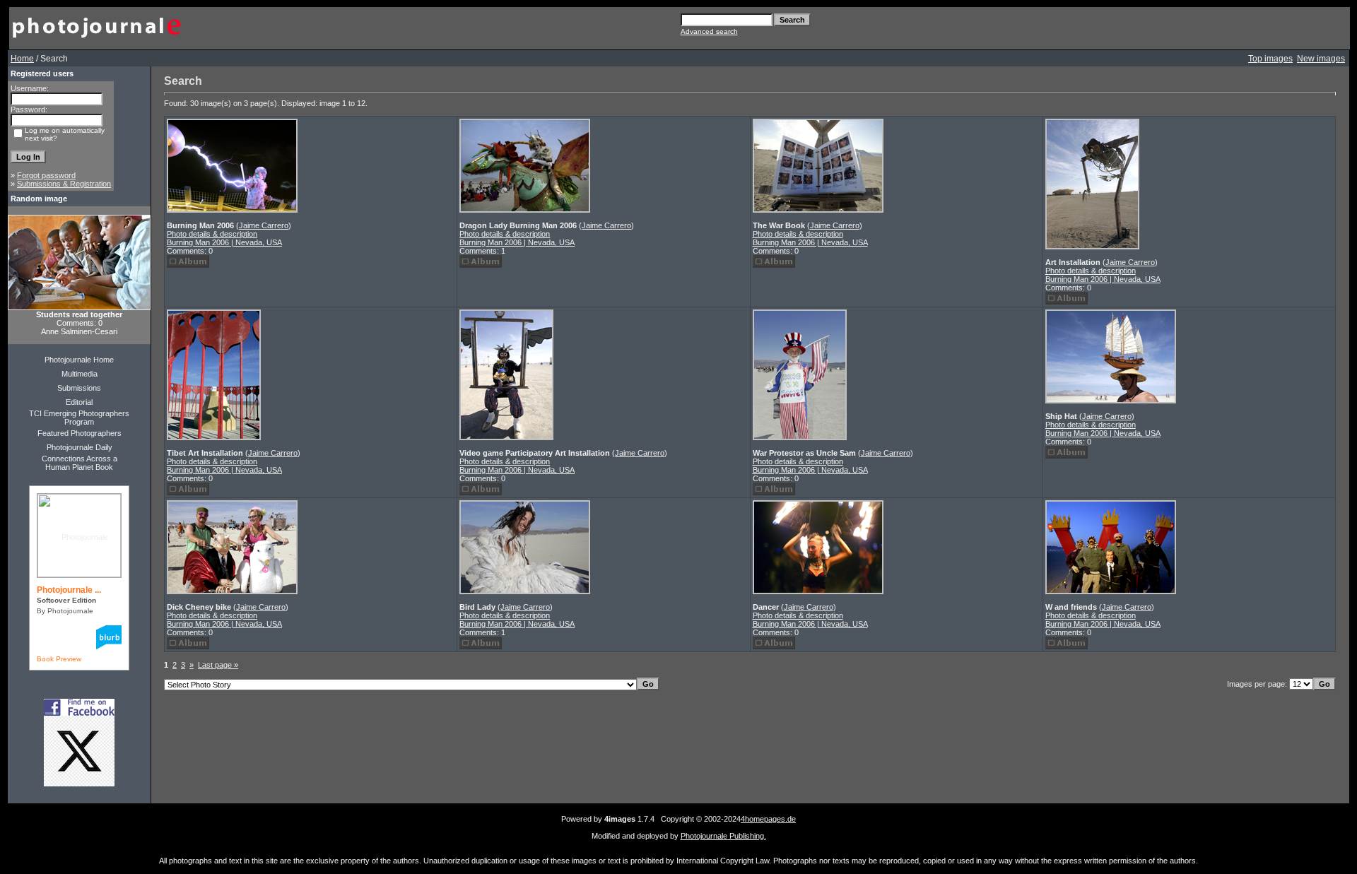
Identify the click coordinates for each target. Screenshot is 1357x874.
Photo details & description (212, 234)
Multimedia (79, 374)
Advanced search (709, 31)
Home (22, 59)
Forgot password (46, 175)
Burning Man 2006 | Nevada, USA (224, 242)
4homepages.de (768, 819)
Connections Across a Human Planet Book (79, 462)
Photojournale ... (69, 590)
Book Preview (59, 659)
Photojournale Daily (79, 447)
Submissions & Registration (64, 183)
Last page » (218, 665)
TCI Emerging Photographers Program (79, 417)
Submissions (79, 388)
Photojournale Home (79, 359)
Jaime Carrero (263, 225)
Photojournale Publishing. (723, 836)
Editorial (79, 402)
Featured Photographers (79, 433)
